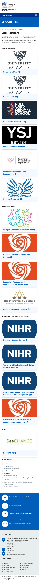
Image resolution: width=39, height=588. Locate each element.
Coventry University (11, 199)
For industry (6, 569)
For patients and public (9, 567)
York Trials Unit (9, 97)
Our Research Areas (9, 471)
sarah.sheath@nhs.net (9, 578)
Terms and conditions (27, 563)
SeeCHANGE (8, 453)
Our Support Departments (11, 468)
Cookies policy (25, 565)
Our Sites (6, 464)
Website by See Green (8, 580)
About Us (14, 29)
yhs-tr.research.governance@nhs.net (16, 554)
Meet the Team (8, 466)
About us (6, 563)
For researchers (7, 565)
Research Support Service (14, 340)
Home (9, 29)
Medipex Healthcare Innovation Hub (18, 230)
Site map (24, 569)
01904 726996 (10, 550)
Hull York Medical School (13, 122)
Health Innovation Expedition (15, 309)
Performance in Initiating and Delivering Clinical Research (18, 479)
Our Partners (7, 473)
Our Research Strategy (10, 475)
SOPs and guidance (9, 571)
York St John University (13, 147)
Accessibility (25, 567)
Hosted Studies (8, 484)
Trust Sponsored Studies (11, 487)
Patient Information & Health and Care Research (18, 482)
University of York (10, 72)
